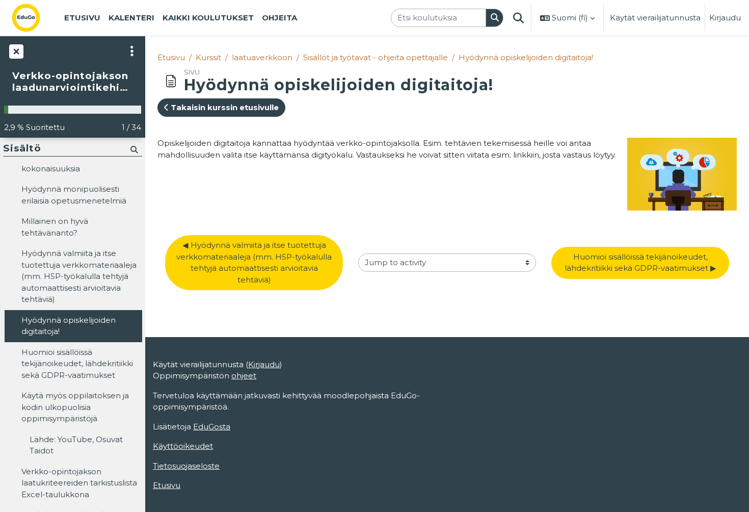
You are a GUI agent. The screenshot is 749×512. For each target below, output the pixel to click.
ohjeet (243, 375)
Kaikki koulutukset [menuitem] (208, 17)
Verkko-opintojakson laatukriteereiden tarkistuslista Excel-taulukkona (79, 483)
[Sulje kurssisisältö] (15, 51)
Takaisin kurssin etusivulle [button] (224, 107)
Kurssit (208, 57)
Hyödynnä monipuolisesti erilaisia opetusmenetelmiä (73, 195)
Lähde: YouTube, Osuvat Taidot (76, 445)
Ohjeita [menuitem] (279, 17)
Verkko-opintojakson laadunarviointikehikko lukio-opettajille (72, 81)
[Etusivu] (34, 18)
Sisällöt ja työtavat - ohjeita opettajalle (375, 57)
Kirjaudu (725, 17)
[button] (518, 18)
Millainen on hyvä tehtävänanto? (54, 227)
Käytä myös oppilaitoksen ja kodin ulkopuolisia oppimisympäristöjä (75, 407)
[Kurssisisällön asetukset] (132, 51)
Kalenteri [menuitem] (131, 17)
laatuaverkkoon (262, 57)
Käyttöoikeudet (183, 446)
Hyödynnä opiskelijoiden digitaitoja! (526, 57)
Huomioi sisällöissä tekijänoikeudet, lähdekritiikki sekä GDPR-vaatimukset (77, 363)
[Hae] (494, 18)
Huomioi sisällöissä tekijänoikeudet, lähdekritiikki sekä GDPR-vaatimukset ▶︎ (640, 262)
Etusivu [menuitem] (82, 17)
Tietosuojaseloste (186, 466)
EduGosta (211, 426)
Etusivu (171, 57)
